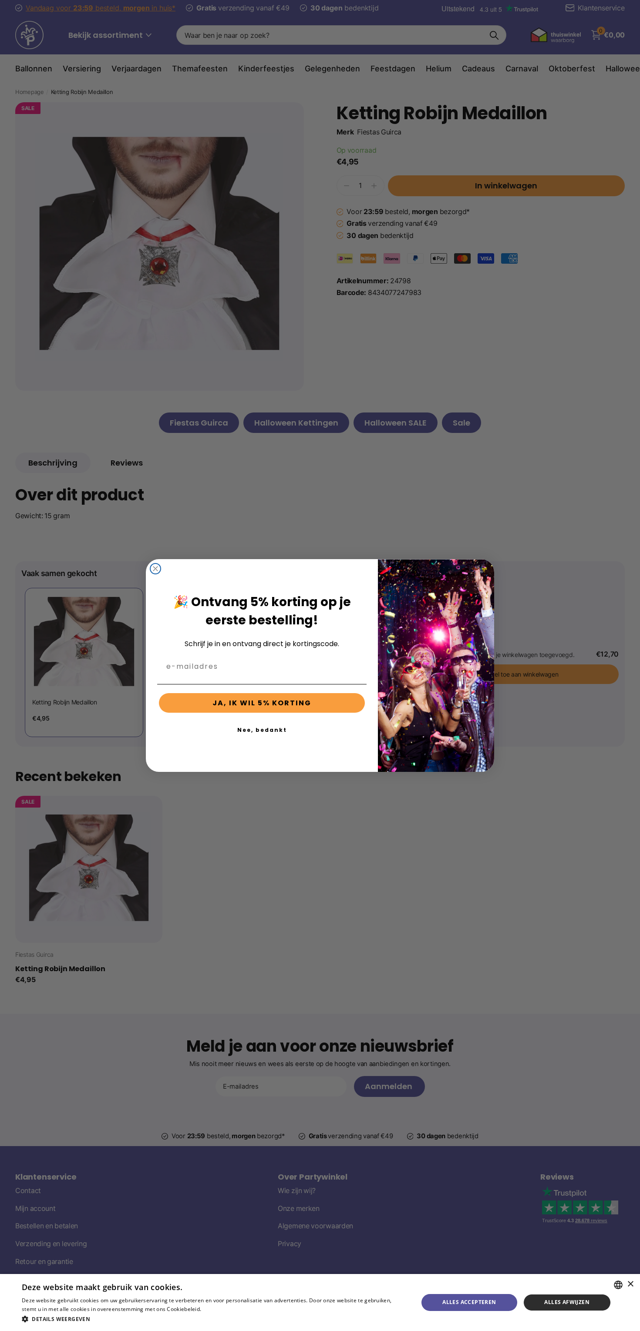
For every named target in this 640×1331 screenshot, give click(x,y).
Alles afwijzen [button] (566, 1302)
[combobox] (618, 1285)
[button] (214, 1319)
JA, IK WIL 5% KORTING (261, 703)
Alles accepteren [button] (469, 1302)
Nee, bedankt (262, 730)
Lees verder (218, 1309)
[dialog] (320, 1302)
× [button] (630, 1284)
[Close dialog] (155, 568)
